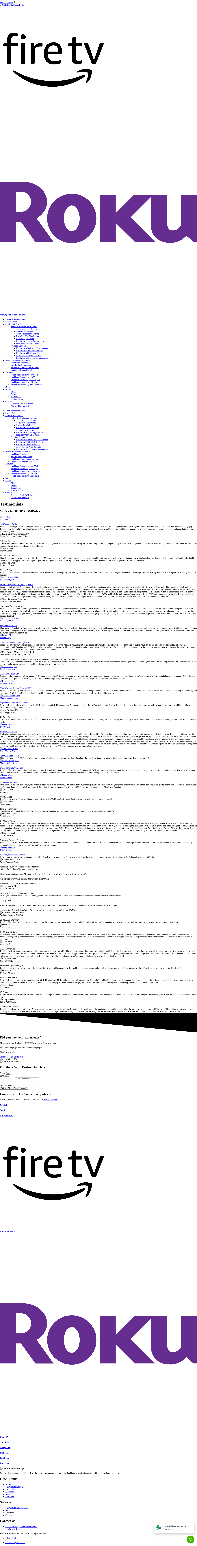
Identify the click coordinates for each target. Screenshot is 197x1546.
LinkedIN (4, 1453)
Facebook (4, 1458)
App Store (4, 1442)
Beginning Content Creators (22, 370)
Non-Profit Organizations (21, 365)
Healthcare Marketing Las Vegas (24, 377)
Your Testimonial (7, 1085)
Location (9, 372)
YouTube (4, 1105)
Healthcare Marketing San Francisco (26, 384)
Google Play (5, 1447)
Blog (7, 387)
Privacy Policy (17, 399)
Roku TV (4, 1437)
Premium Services (18, 346)
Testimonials (16, 396)
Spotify (3, 1110)
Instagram (4, 1463)
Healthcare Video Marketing (28, 353)
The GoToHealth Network (27, 329)
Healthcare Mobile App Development (32, 348)
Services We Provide (14, 324)
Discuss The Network (20, 406)
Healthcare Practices (19, 363)
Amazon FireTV (7, 1231)
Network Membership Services (24, 326)
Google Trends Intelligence (27, 334)
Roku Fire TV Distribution (27, 336)
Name (3, 1073)
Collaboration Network (26, 331)
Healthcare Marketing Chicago (24, 382)
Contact (8, 401)
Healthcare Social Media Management (32, 358)
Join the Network (50, 1100)
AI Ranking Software (25, 338)
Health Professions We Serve (17, 360)
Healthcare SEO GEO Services (29, 351)
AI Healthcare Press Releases (28, 355)
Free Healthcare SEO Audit (27, 343)
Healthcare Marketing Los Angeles (25, 379)
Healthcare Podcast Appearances (30, 341)
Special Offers (11, 322)
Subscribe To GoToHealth (22, 404)
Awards (14, 394)
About (8, 389)
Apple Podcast (6, 1115)
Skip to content (6, 2)
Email (2, 1076)
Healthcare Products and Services (25, 367)
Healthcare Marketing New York (24, 375)
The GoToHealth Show (15, 319)
